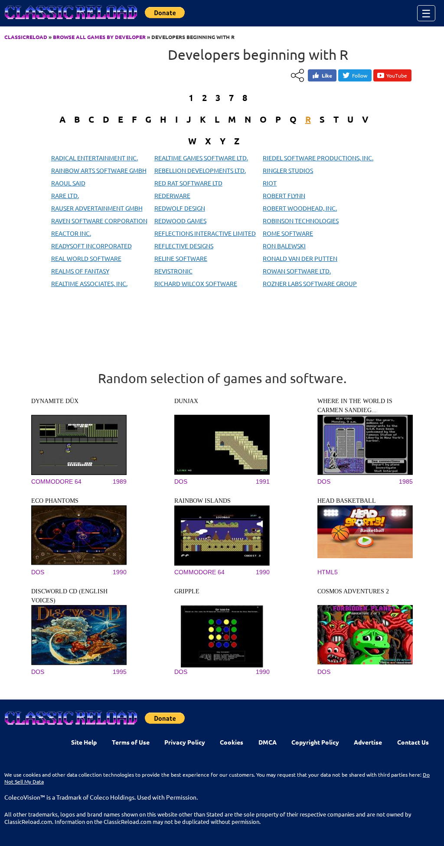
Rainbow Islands (202, 501)
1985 (406, 481)
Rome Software (288, 233)
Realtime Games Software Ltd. (201, 158)
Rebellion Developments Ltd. (200, 170)
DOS (180, 481)
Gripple (186, 591)
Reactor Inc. (71, 233)
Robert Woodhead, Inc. (300, 208)
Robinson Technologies (301, 221)
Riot (270, 183)
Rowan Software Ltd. (297, 271)
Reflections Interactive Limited (205, 233)
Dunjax (186, 401)
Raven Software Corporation (99, 221)
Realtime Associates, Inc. (89, 283)
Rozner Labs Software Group (310, 283)
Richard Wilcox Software (195, 283)
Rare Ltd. (65, 195)
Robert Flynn (284, 195)
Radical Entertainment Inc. (94, 158)
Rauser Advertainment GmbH (97, 208)
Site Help (84, 742)
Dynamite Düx (54, 401)
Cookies (231, 742)
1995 (120, 671)
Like (327, 75)
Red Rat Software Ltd (188, 183)
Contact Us (413, 742)
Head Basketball (346, 501)
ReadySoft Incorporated (91, 246)
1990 (120, 572)
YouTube (396, 75)
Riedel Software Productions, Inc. (318, 158)
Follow (359, 75)
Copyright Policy (315, 742)
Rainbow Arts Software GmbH (99, 170)
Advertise (368, 742)
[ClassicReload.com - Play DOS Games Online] (70, 20)
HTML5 (327, 572)
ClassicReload (25, 36)
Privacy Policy (184, 742)
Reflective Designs (183, 246)
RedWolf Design (179, 208)
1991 (263, 481)
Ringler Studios (288, 170)
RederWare (172, 195)
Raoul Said (68, 183)
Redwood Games (180, 221)
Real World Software (86, 258)
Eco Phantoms (54, 501)
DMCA (267, 742)
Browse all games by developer (99, 36)
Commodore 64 (56, 481)
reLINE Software (180, 258)
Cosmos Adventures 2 (353, 591)
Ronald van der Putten (300, 258)
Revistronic (173, 271)
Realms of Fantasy (80, 271)
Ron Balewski (284, 246)
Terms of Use (131, 742)
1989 (120, 481)
